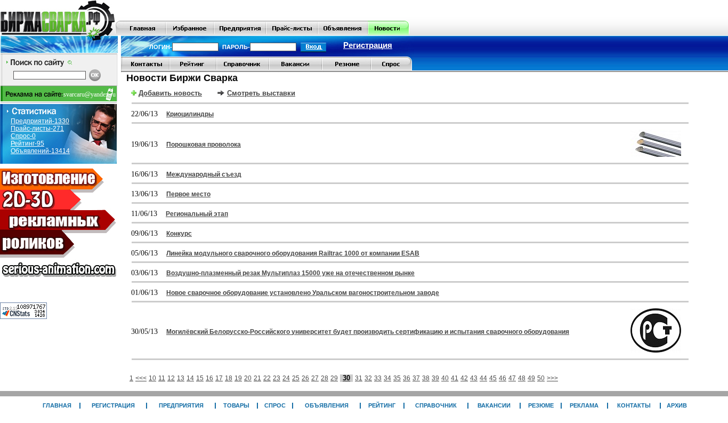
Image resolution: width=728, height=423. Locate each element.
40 (445, 378)
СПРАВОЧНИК (436, 405)
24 (286, 378)
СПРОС (275, 405)
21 (257, 378)
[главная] (141, 33)
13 (180, 378)
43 (474, 378)
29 (334, 378)
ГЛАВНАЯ (57, 405)
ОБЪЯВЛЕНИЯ (327, 405)
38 (426, 378)
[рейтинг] (192, 69)
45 (493, 378)
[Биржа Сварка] (58, 33)
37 (416, 378)
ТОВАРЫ (236, 405)
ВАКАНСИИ (494, 405)
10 (152, 378)
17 (219, 378)
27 (315, 378)
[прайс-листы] (292, 33)
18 (228, 378)
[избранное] (190, 33)
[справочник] (242, 69)
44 (483, 378)
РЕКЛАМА (584, 405)
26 (305, 378)
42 (464, 378)
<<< (141, 378)
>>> (552, 378)
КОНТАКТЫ (634, 405)
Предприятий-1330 (40, 121)
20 (248, 378)
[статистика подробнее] (23, 316)
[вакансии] (295, 69)
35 (397, 378)
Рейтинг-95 (27, 143)
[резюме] (346, 69)
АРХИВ (677, 405)
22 (267, 378)
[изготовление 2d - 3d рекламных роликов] (58, 280)
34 (387, 378)
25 (296, 378)
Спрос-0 (23, 136)
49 (531, 378)
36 (406, 378)
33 (378, 378)
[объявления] (343, 33)
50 (541, 378)
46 (502, 378)
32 (368, 378)
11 (161, 378)
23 (276, 378)
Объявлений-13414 (40, 151)
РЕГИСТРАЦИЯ (113, 405)
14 (190, 378)
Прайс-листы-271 (37, 128)
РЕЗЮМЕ (541, 405)
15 (200, 378)
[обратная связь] (145, 69)
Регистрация (367, 45)
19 (238, 378)
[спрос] (391, 69)
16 (209, 378)
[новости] (388, 33)
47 (512, 378)
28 (324, 378)
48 (521, 378)
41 (454, 378)
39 (435, 378)
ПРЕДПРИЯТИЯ (181, 405)
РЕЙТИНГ (381, 405)
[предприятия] (240, 33)
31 (358, 378)
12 (171, 378)
